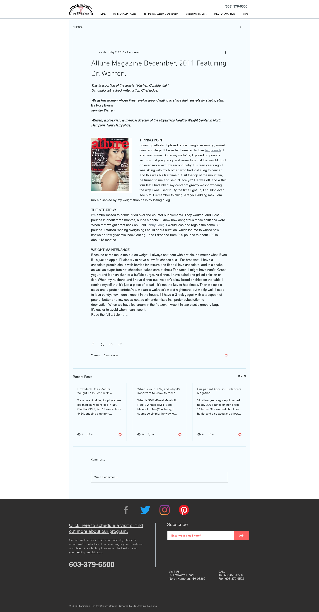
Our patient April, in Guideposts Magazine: (219, 391)
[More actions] (225, 52)
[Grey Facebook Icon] (126, 510)
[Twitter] (145, 510)
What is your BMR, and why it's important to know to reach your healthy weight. (158, 391)
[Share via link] (120, 344)
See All (242, 376)
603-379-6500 (91, 564)
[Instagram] (165, 510)
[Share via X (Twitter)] (102, 344)
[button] (224, 14)
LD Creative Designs (145, 605)
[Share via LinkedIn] (111, 344)
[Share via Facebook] (93, 344)
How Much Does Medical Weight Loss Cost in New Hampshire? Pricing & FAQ (95, 391)
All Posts (78, 26)
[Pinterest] (184, 510)
